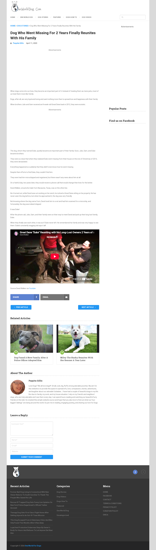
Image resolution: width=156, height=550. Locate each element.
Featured (57, 17)
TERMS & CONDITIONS (112, 503)
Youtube (32, 288)
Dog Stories (43, 17)
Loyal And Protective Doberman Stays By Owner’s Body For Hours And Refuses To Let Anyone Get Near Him (31, 530)
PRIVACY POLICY (110, 507)
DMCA (105, 515)
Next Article (88, 307)
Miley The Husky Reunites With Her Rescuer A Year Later (76, 359)
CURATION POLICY (110, 511)
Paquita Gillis (18, 43)
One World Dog (26, 17)
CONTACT (107, 500)
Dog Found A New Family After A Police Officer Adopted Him (31, 359)
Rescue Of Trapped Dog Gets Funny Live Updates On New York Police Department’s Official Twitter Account (31, 505)
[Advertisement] (54, 69)
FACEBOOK (107, 496)
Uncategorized (63, 515)
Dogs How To (71, 17)
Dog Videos (86, 17)
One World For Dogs (33, 546)
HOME (12, 17)
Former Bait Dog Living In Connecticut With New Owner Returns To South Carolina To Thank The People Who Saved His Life (29, 495)
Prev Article (22, 307)
